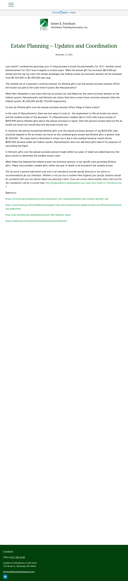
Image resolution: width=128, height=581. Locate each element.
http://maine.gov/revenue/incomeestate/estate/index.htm (36, 220)
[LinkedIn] (5, 577)
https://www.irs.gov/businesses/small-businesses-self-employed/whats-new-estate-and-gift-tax (56, 198)
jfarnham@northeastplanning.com (18, 571)
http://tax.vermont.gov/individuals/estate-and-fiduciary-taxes (38, 214)
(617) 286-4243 (17, 557)
